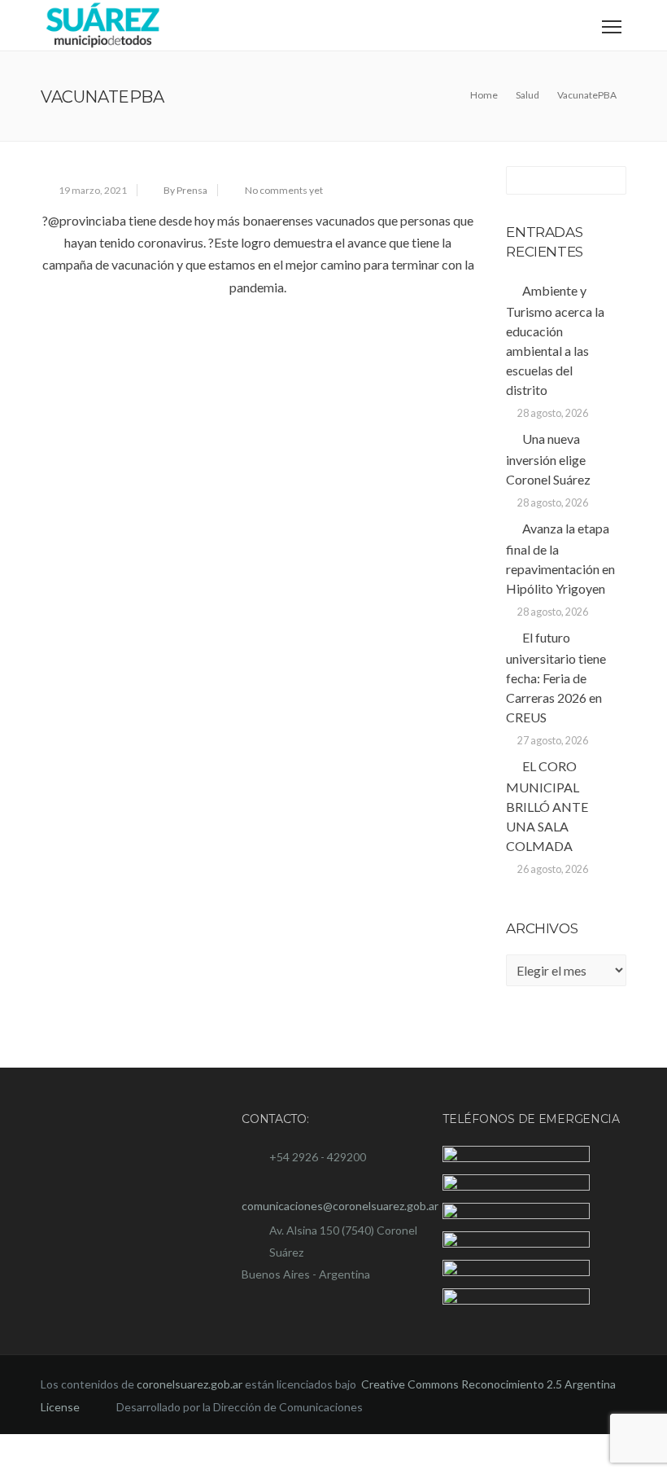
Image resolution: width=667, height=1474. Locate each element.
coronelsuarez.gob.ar (189, 1425)
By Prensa (185, 190)
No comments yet (284, 190)
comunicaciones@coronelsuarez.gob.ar (340, 1206)
